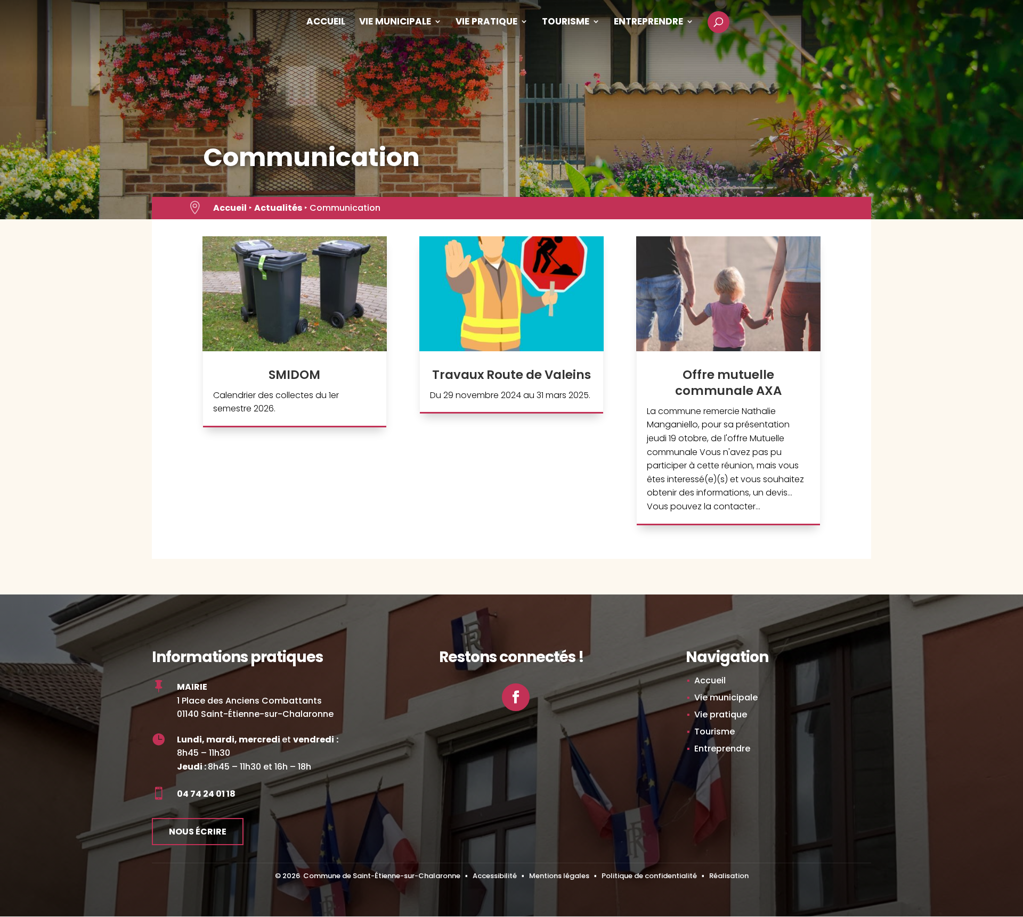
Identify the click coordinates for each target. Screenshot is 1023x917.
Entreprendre (648, 23)
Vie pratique (486, 23)
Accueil (325, 23)
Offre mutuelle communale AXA (728, 382)
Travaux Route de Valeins (511, 374)
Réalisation (729, 876)
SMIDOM (294, 374)
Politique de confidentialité (649, 876)
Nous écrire (197, 831)
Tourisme (565, 23)
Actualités (278, 208)
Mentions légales (559, 876)
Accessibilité (495, 876)
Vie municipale (395, 23)
